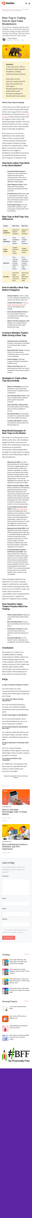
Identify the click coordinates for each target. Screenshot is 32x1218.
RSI (27, 302)
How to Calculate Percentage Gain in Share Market (14, 811)
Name (4, 898)
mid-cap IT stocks (22, 509)
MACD (9, 305)
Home (3, 9)
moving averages (19, 305)
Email (4, 908)
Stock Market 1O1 (16, 9)
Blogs (8, 9)
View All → (27, 954)
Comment (5, 876)
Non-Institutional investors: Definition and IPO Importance (15, 846)
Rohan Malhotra (12, 38)
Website (4, 919)
